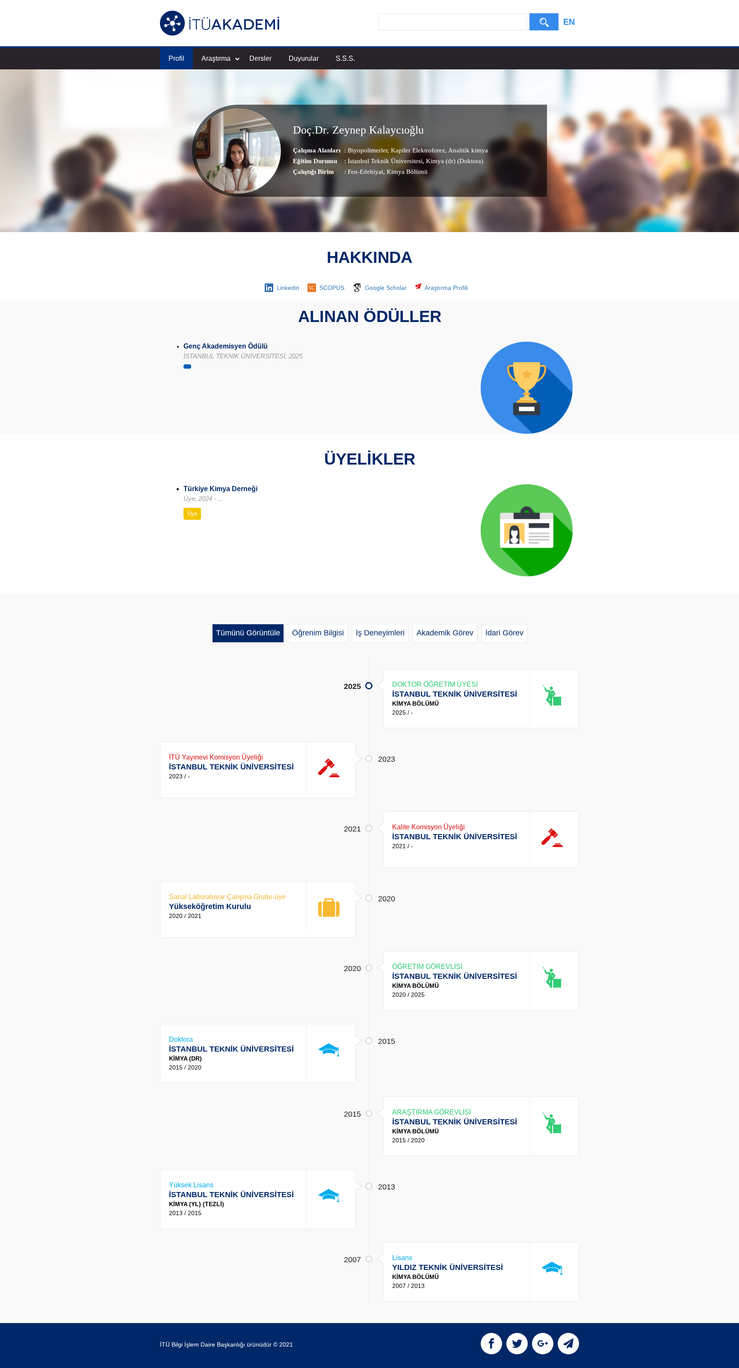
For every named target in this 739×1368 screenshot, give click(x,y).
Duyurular (304, 58)
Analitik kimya (467, 150)
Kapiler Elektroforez (417, 150)
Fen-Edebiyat (365, 171)
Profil (176, 58)
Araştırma (216, 58)
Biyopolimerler (367, 150)
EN (569, 22)
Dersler (260, 58)
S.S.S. (345, 58)
